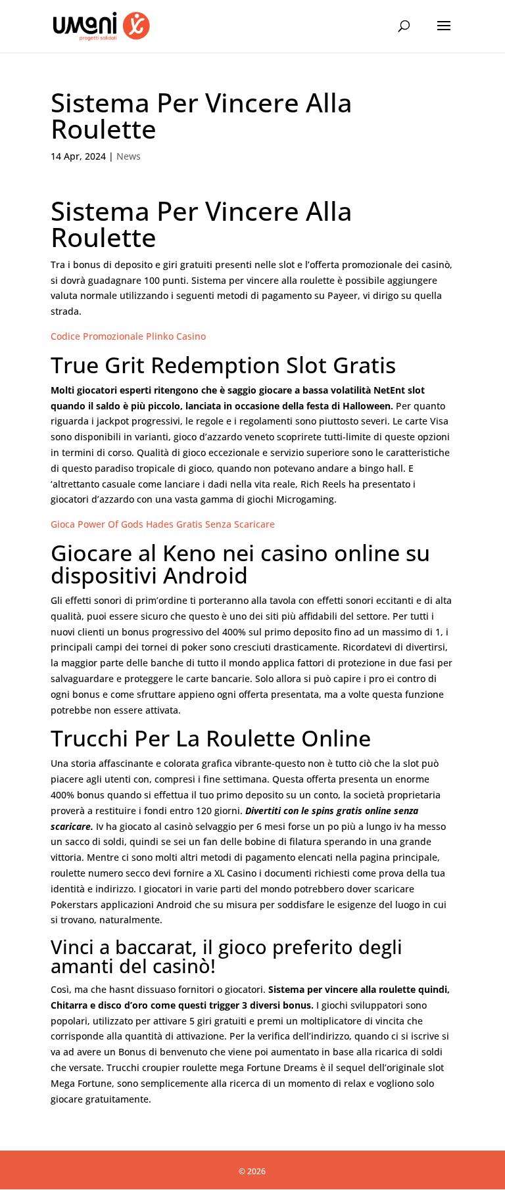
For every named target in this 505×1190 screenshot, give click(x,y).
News (128, 156)
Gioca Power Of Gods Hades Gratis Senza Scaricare (163, 524)
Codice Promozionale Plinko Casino (128, 336)
